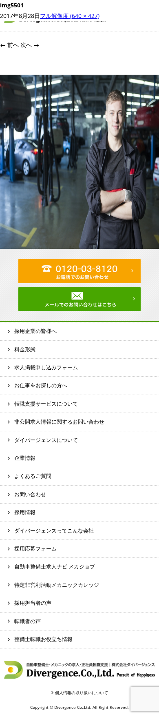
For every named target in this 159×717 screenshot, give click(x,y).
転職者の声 (27, 621)
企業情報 (24, 458)
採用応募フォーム (35, 548)
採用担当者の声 (32, 602)
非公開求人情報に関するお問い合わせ (59, 421)
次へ (29, 45)
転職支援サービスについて (46, 403)
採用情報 (24, 512)
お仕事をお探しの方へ (40, 385)
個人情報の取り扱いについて (81, 692)
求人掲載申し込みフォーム (46, 367)
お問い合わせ (30, 494)
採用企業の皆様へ (35, 331)
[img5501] (79, 243)
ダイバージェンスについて (46, 440)
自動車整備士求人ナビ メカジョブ (54, 566)
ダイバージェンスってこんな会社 (54, 530)
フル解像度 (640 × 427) (69, 16)
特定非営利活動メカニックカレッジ (56, 584)
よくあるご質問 (32, 475)
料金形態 (24, 349)
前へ (9, 45)
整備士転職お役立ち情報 (43, 639)
